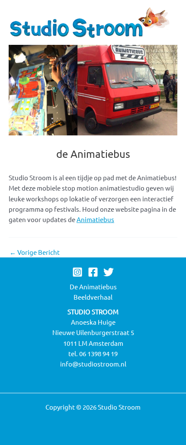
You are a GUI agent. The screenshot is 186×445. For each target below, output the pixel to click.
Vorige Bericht (35, 252)
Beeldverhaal (93, 297)
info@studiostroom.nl (93, 364)
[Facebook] (93, 272)
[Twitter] (108, 272)
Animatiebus (95, 219)
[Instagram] (77, 272)
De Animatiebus (93, 286)
